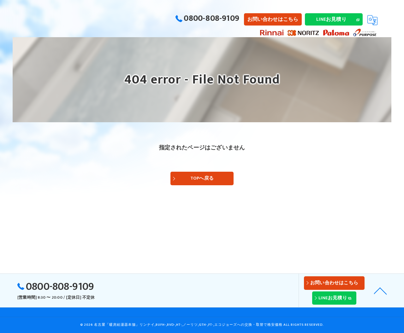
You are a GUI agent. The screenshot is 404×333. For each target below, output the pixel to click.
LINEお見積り (331, 19)
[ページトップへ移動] (380, 290)
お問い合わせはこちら (273, 19)
